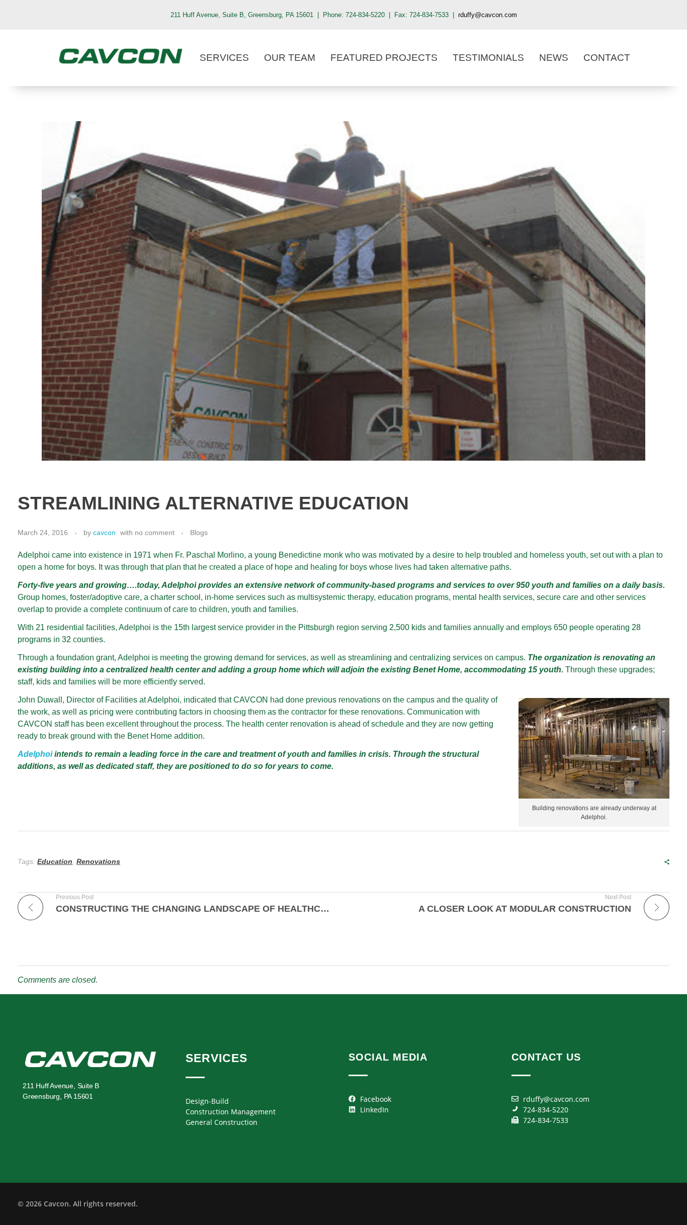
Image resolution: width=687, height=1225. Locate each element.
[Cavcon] (121, 56)
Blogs (199, 533)
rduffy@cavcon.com (487, 15)
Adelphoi (35, 754)
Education (54, 861)
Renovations (98, 861)
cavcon (104, 533)
